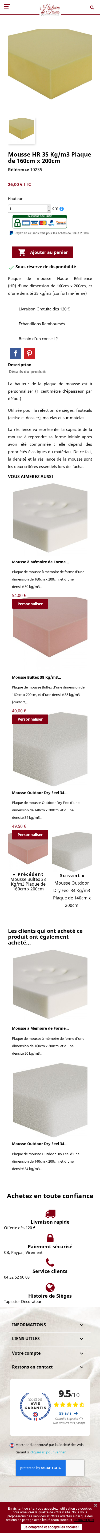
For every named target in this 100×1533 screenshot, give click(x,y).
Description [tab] (19, 364)
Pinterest (29, 353)
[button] (49, 207)
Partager (15, 353)
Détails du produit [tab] (27, 371)
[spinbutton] (29, 209)
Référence (18, 169)
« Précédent (28, 874)
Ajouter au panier (43, 252)
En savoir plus (84, 1520)
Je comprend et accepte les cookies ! (51, 1527)
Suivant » (71, 875)
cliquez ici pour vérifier (48, 1452)
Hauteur (15, 198)
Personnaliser (30, 603)
